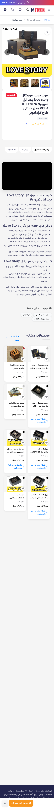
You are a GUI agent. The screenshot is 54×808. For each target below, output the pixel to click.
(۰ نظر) (27, 124)
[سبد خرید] (12, 10)
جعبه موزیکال (17, 20)
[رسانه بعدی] (47, 52)
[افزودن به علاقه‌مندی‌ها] (5, 803)
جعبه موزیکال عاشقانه (41, 319)
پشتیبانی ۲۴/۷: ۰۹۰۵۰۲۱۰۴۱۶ (13, 2)
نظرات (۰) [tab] (11, 149)
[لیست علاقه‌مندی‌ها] (20, 10)
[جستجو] (28, 10)
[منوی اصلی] (49, 10)
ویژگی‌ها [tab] (25, 149)
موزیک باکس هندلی (42, 314)
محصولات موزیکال (33, 20)
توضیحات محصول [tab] (41, 149)
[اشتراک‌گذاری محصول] (47, 32)
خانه (46, 20)
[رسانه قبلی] (7, 52)
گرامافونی (26, 314)
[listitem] (45, 83)
